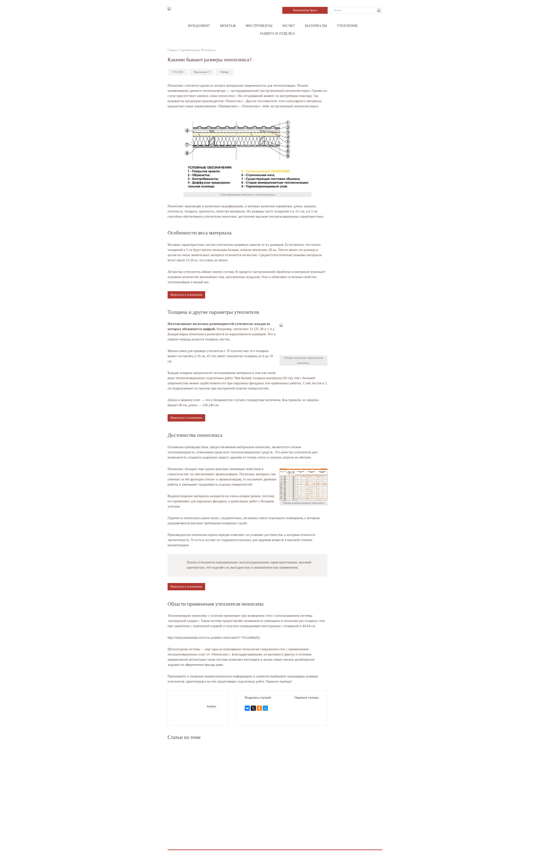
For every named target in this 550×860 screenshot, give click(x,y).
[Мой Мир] (265, 708)
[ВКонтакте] (247, 708)
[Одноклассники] (259, 708)
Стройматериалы (189, 50)
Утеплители (208, 50)
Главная (172, 50)
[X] (253, 708)
